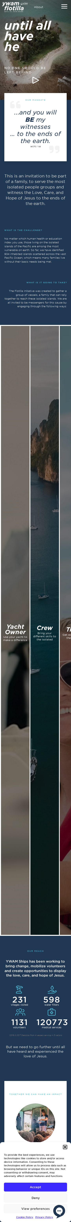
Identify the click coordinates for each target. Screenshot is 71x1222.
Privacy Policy (44, 1217)
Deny (36, 1198)
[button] (65, 1147)
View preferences (35, 1208)
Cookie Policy (24, 1217)
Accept (35, 1187)
